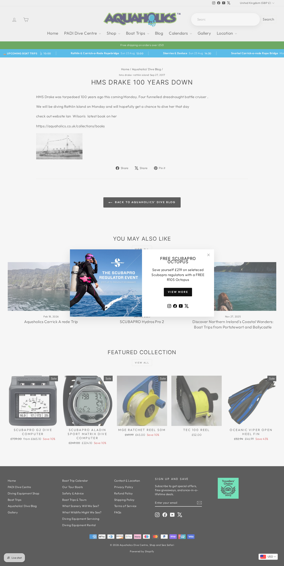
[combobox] (268, 557)
